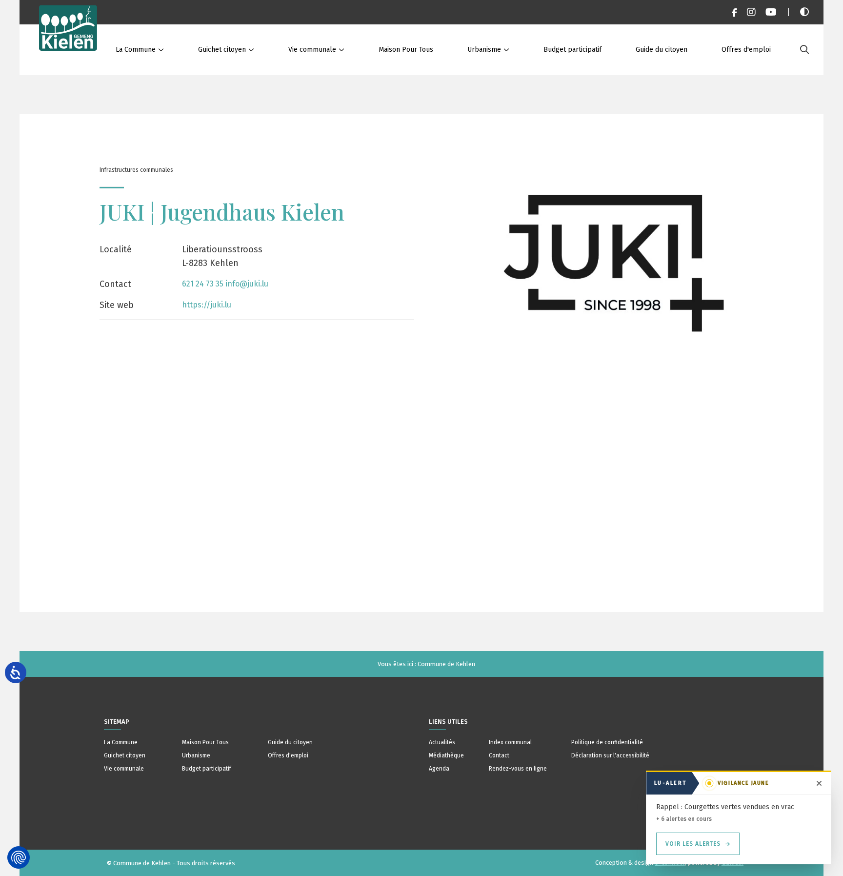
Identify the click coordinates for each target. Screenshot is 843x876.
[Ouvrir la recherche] (804, 50)
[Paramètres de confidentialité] (18, 857)
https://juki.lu (206, 304)
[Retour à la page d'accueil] (68, 37)
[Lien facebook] (734, 12)
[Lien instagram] (751, 12)
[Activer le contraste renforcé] (804, 12)
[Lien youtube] (771, 12)
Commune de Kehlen (446, 664)
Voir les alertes (693, 843)
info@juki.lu (246, 283)
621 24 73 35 (202, 283)
